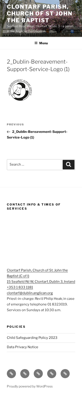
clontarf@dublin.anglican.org (30, 293)
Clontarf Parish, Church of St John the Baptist (39, 13)
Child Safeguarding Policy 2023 (32, 338)
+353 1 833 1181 (20, 287)
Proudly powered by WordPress (30, 386)
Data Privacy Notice (22, 347)
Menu (43, 43)
